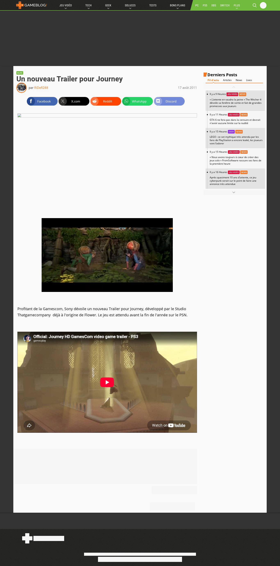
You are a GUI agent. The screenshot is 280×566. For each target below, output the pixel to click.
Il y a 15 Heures (236, 137)
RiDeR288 (41, 87)
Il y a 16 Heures (233, 178)
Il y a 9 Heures (236, 100)
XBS (213, 5)
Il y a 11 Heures (235, 119)
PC (197, 5)
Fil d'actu (213, 80)
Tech (88, 5)
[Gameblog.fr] (30, 5)
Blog (19, 73)
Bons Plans (177, 5)
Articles (227, 80)
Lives (249, 80)
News (239, 80)
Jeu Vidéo (65, 5)
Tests (152, 5)
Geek (108, 5)
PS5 (205, 5)
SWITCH (225, 5)
